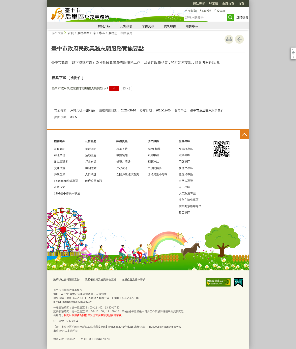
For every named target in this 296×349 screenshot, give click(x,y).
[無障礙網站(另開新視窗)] (218, 282)
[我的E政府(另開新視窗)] (238, 282)
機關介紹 (104, 26)
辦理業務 (59, 155)
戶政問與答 (155, 168)
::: (45, 1)
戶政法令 (122, 168)
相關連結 (153, 161)
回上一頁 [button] (239, 39)
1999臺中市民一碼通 (67, 193)
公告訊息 (126, 26)
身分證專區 (186, 149)
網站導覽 (199, 3)
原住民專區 (186, 174)
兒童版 (213, 3)
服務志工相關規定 (120, 33)
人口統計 (205, 10)
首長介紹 (59, 149)
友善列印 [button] (229, 39)
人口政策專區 (187, 193)
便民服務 (170, 26)
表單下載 (122, 149)
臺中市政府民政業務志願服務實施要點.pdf (80, 88)
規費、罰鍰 (123, 161)
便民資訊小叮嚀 (157, 174)
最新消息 (90, 149)
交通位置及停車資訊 (133, 279)
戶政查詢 (219, 10)
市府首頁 (228, 3)
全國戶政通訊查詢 (127, 174)
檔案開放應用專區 (190, 206)
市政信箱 (59, 187)
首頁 (241, 3)
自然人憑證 (186, 180)
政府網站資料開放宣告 (66, 279)
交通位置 (59, 168)
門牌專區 (184, 161)
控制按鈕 (244, 134)
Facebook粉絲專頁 (66, 180)
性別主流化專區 (189, 199)
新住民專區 (186, 168)
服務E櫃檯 (154, 149)
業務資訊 (148, 26)
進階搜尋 (242, 17)
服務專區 (192, 26)
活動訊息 (90, 155)
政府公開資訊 (93, 180)
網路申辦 (153, 155)
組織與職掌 (61, 161)
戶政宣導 (90, 161)
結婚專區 (184, 155)
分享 (293, 50)
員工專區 (184, 212)
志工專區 (99, 33)
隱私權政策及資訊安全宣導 (100, 279)
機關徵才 (90, 168)
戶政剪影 (59, 174)
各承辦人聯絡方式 (98, 297)
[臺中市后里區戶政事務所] (111, 15)
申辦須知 (191, 10)
